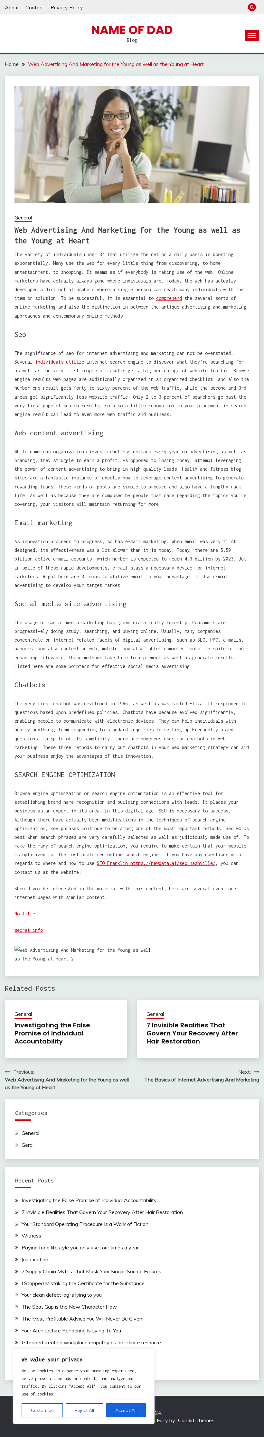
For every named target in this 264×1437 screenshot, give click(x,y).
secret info (28, 930)
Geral (27, 1145)
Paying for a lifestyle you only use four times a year (80, 1247)
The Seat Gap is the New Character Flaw (69, 1306)
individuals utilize (59, 362)
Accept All (126, 1410)
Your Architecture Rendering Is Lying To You (71, 1330)
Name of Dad (132, 30)
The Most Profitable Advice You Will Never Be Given (82, 1318)
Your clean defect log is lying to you (62, 1295)
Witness (31, 1235)
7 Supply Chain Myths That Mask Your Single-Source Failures (91, 1271)
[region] (84, 1386)
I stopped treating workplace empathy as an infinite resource (91, 1342)
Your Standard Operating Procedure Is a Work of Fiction (85, 1224)
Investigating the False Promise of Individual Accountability (52, 1033)
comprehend (169, 298)
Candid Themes (196, 1420)
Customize (42, 1410)
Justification (35, 1259)
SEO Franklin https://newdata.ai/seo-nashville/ (156, 863)
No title (24, 913)
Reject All (84, 1410)
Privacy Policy (67, 7)
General (23, 218)
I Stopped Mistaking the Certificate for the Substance (83, 1283)
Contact (34, 7)
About (12, 7)
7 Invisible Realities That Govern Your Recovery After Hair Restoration (192, 1033)
